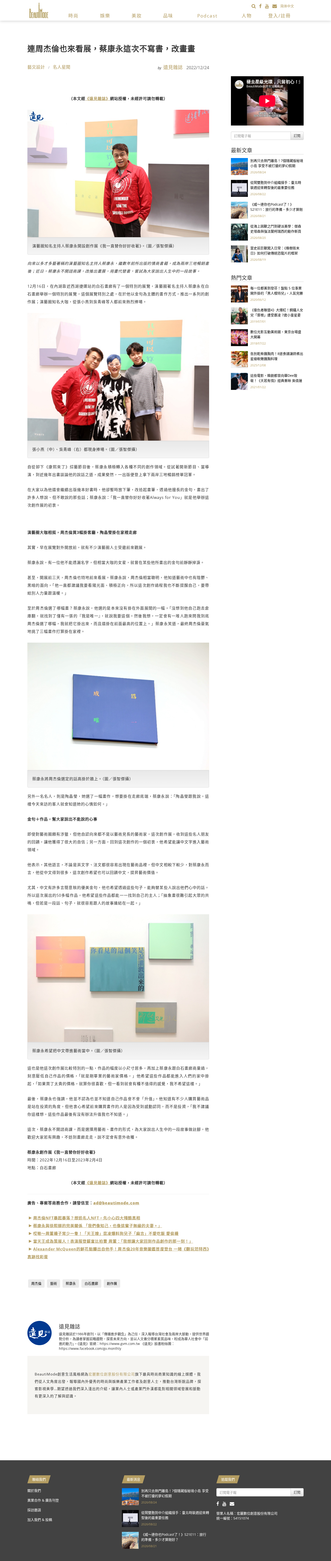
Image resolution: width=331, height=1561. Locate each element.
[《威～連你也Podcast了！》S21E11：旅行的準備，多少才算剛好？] (239, 210)
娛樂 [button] (105, 16)
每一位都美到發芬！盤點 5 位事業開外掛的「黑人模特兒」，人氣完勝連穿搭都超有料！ (276, 293)
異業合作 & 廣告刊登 (43, 1500)
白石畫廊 (91, 1283)
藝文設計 (36, 67)
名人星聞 (61, 67)
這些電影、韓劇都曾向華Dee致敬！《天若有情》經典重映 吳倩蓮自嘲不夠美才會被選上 (276, 380)
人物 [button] (247, 16)
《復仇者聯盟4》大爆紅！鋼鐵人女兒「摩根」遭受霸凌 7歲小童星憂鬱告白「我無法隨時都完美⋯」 (276, 315)
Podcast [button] (207, 16)
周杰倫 (36, 1283)
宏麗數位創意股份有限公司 (111, 1374)
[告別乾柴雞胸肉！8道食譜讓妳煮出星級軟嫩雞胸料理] (239, 359)
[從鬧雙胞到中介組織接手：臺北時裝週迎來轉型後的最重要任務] (239, 188)
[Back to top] (315, 1545)
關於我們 (34, 1490)
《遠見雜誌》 (97, 98)
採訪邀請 (34, 1510)
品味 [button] (168, 16)
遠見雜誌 (173, 67)
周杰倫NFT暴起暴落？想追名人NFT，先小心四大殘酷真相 (86, 1218)
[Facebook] (262, 6)
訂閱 (297, 135)
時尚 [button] (73, 16)
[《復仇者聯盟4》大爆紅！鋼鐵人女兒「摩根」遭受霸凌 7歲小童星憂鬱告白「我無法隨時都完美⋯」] (239, 315)
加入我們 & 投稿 (39, 1519)
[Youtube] (268, 6)
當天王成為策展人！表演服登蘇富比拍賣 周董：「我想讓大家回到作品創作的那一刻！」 (113, 1241)
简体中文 (287, 6)
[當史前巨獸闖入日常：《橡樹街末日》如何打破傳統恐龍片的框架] (239, 253)
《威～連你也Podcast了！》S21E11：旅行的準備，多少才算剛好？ (276, 209)
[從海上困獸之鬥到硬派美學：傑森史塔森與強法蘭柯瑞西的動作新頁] (239, 231)
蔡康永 (71, 1283)
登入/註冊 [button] (279, 16)
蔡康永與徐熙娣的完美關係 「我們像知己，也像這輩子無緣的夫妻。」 (97, 1225)
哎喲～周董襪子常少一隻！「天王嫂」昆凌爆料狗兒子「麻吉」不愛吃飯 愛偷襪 (106, 1233)
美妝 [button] (137, 16)
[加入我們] (276, 6)
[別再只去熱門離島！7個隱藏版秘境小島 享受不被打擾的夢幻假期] (239, 166)
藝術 (53, 1283)
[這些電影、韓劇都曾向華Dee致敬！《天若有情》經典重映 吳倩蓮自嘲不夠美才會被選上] (239, 381)
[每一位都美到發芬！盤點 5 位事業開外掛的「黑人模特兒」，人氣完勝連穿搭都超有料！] (239, 293)
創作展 (112, 1283)
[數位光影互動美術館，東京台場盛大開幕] (239, 337)
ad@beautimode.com (116, 1203)
